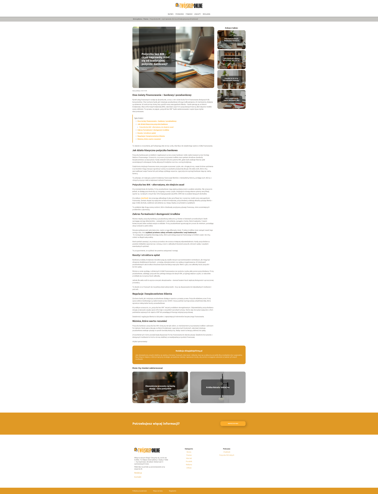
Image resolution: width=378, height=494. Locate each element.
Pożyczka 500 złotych (226, 455)
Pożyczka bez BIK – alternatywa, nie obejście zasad (156, 127)
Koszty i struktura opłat (147, 133)
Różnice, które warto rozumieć (149, 139)
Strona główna (137, 19)
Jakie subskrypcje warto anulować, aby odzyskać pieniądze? (231, 99)
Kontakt (137, 477)
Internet (189, 458)
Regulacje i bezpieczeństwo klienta (151, 136)
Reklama (206, 14)
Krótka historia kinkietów (218, 387)
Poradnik (180, 14)
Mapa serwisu (158, 491)
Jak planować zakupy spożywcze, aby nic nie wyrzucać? (231, 60)
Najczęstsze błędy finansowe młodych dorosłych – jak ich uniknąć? (231, 40)
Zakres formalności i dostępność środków (153, 130)
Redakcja (138, 473)
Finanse (189, 14)
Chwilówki (226, 452)
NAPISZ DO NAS (233, 423)
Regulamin (172, 491)
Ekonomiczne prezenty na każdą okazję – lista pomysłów (160, 387)
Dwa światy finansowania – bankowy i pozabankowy (157, 121)
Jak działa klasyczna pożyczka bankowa (153, 124)
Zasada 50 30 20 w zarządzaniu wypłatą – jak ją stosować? (231, 79)
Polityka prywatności (139, 491)
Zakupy (197, 14)
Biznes (171, 14)
